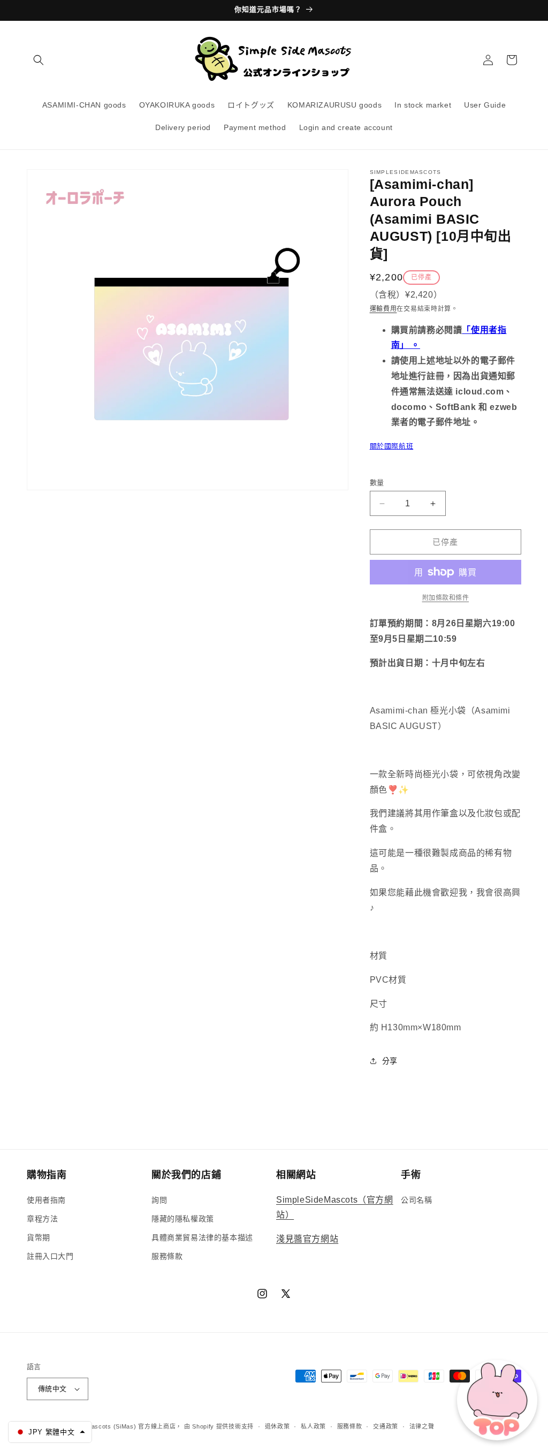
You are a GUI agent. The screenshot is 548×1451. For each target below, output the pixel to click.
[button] (38, 60)
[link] (445, 598)
